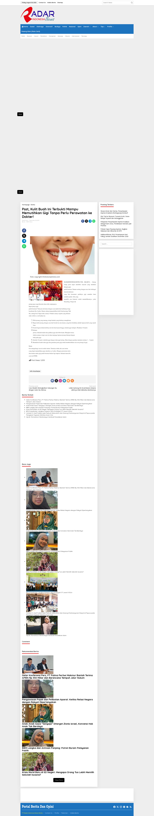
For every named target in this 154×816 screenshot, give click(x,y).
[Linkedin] (64, 380)
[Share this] (82, 221)
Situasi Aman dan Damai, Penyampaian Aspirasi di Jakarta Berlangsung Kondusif (114, 212)
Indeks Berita (74, 813)
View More (59, 780)
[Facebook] (52, 380)
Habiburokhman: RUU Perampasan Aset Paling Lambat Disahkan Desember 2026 (114, 235)
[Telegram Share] (90, 221)
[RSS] (72, 380)
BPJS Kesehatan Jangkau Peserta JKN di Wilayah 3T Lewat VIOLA (49, 411)
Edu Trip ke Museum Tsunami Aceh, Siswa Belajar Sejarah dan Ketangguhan (115, 217)
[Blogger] (68, 380)
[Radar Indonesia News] (37, 14)
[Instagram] (60, 380)
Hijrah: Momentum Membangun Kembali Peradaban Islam (46, 417)
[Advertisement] (30, 76)
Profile (57, 813)
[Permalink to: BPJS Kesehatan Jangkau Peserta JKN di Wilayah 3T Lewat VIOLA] (42, 582)
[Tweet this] (86, 221)
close (20, 114)
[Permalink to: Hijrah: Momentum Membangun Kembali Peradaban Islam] (42, 625)
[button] (132, 2)
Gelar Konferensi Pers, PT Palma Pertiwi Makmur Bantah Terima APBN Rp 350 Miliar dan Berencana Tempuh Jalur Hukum (60, 401)
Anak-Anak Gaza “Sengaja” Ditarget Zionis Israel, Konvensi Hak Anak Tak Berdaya (54, 405)
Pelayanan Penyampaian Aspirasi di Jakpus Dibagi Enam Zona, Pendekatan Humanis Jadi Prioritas (116, 224)
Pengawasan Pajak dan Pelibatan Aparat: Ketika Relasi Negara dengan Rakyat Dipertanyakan (59, 404)
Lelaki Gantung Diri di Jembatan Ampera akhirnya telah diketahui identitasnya (82, 388)
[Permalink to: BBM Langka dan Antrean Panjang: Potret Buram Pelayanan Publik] (42, 541)
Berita (23, 222)
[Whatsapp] (93, 221)
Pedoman (64, 813)
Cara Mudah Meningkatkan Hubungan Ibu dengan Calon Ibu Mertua (43, 388)
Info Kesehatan (35, 371)
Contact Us (48, 813)
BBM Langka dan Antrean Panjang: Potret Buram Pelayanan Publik (49, 407)
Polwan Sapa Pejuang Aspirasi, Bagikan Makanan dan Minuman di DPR (114, 230)
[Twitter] (56, 380)
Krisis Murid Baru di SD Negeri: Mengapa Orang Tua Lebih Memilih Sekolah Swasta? (54, 409)
